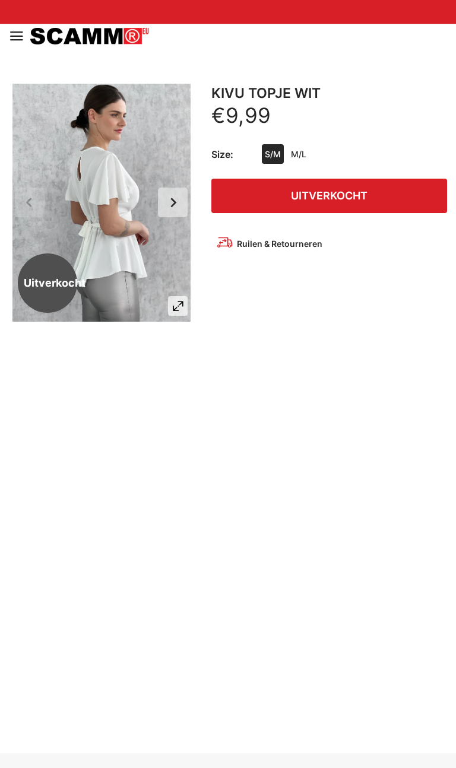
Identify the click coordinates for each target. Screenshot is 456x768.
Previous (30, 202)
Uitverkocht (329, 195)
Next (173, 202)
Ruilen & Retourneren (279, 244)
